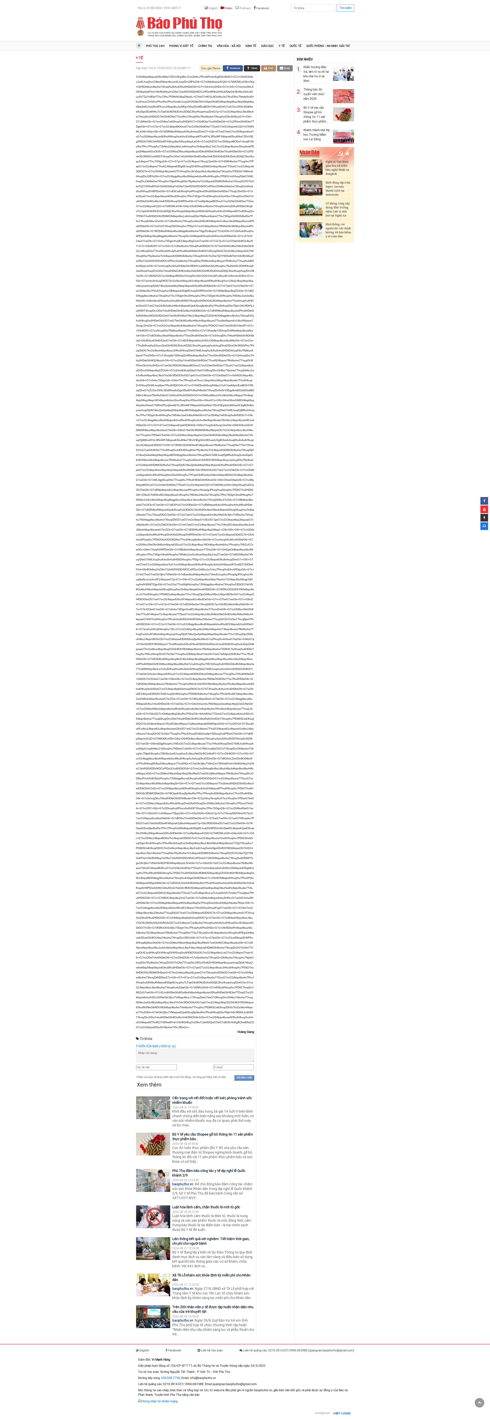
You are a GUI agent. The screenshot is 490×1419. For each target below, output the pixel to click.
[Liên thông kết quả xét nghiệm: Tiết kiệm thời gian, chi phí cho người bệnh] (153, 1249)
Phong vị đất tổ (181, 46)
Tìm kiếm (345, 8)
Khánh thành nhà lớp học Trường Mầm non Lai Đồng (316, 134)
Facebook (262, 8)
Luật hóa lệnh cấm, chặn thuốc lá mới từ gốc (206, 1207)
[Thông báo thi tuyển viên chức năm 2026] (343, 95)
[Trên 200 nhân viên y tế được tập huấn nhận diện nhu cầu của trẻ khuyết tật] (153, 1317)
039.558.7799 (170, 1378)
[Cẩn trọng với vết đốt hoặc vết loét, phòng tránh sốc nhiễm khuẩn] (153, 1108)
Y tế (282, 46)
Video (228, 8)
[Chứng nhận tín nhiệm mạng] (158, 1401)
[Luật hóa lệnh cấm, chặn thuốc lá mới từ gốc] (153, 1217)
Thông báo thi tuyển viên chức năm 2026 (313, 94)
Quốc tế (295, 46)
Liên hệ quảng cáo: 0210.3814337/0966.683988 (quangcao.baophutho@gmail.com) (298, 1350)
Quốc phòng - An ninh (322, 46)
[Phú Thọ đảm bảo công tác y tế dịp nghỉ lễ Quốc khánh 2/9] (153, 1180)
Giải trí (344, 46)
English (212, 8)
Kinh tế (251, 46)
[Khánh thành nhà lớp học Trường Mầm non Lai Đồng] (343, 136)
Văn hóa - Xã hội (229, 46)
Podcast (245, 8)
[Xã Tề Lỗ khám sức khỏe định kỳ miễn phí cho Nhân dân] (153, 1285)
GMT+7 (159, 8)
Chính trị (205, 46)
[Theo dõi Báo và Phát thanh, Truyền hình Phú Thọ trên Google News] (211, 68)
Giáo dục (267, 46)
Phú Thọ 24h (155, 46)
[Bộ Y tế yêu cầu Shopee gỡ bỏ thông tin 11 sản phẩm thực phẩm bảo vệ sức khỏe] (153, 1144)
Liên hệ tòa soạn (211, 1350)
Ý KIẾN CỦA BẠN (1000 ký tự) (156, 1046)
